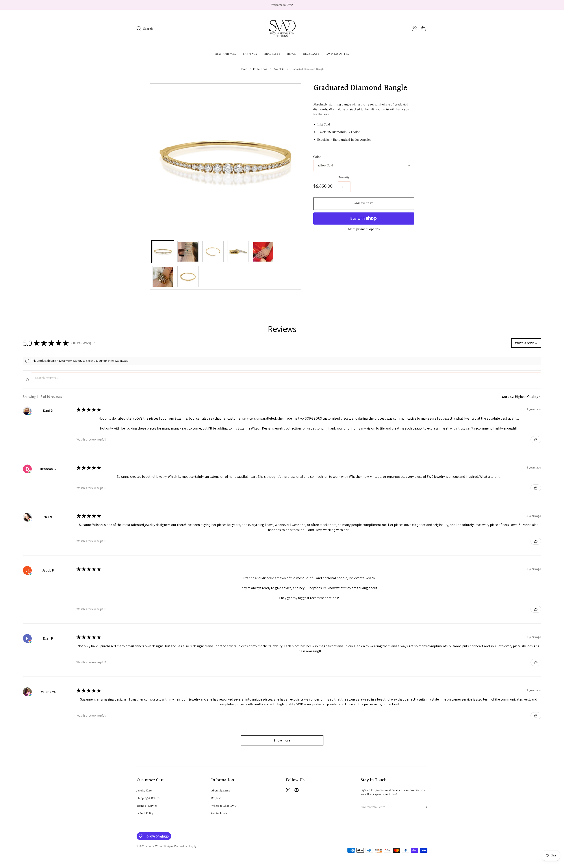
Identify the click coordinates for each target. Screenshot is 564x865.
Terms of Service (147, 805)
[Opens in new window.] (30, 413)
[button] (95, 343)
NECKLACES (311, 53)
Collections (260, 69)
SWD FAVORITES (338, 53)
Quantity (343, 177)
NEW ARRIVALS (225, 53)
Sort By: (508, 396)
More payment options (364, 229)
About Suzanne (220, 790)
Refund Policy (145, 813)
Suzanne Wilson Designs (159, 846)
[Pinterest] (296, 791)
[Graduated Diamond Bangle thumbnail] (162, 251)
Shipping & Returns (149, 798)
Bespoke (216, 798)
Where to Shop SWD (224, 805)
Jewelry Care (144, 790)
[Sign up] (424, 807)
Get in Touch (219, 813)
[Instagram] (288, 791)
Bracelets (278, 69)
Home (243, 69)
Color (317, 157)
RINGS (291, 53)
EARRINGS (250, 53)
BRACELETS (272, 53)
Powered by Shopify (185, 846)
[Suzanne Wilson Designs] (282, 28)
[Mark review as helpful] (536, 439)
